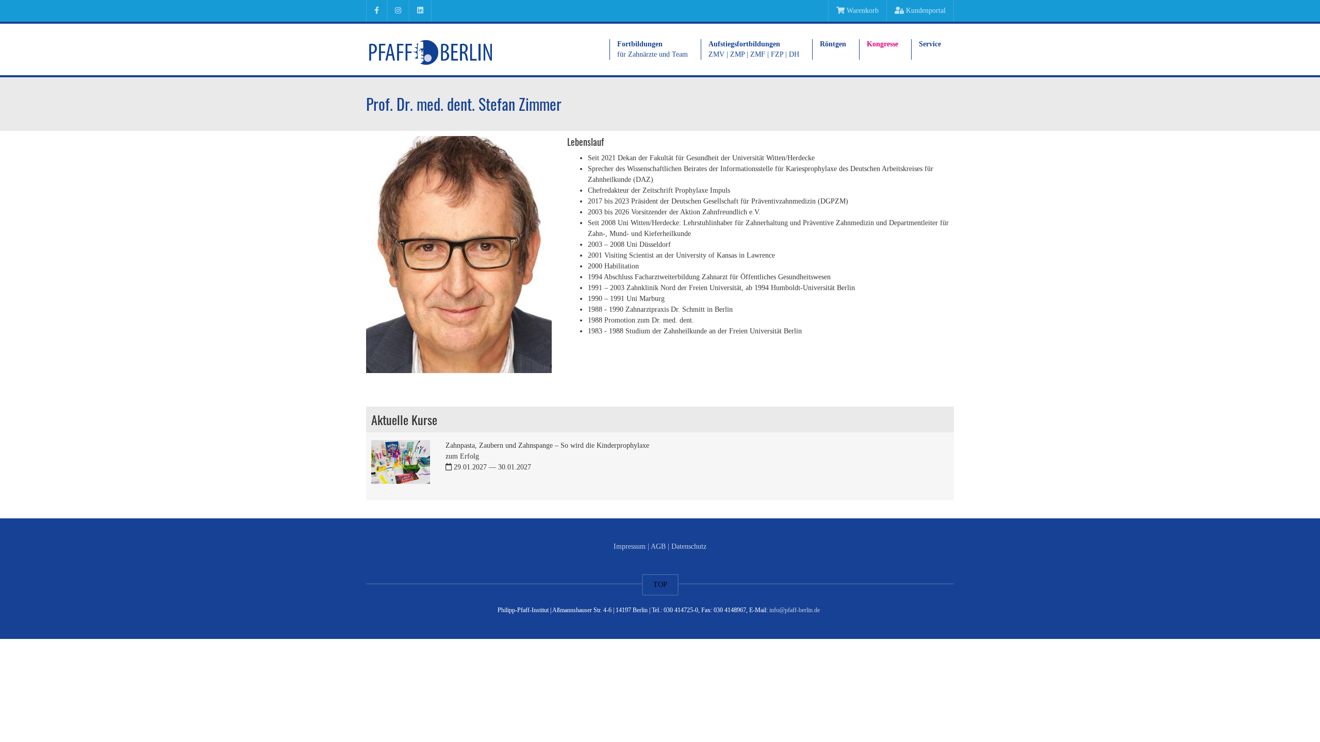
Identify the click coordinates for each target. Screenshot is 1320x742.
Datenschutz (688, 546)
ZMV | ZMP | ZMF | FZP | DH (753, 49)
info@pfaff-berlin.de (794, 610)
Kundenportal (925, 10)
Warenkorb (862, 10)
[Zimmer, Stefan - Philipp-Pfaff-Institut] (430, 49)
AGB (658, 546)
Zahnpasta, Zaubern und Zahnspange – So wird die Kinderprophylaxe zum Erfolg (547, 456)
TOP (660, 584)
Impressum (630, 546)
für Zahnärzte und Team (652, 49)
